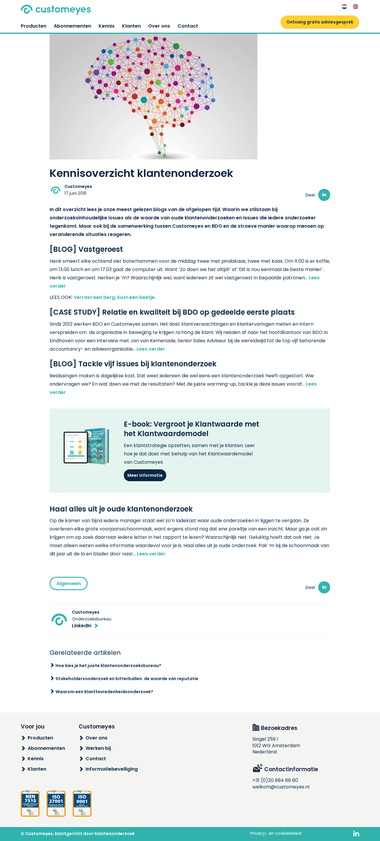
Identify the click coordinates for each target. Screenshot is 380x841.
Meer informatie (145, 475)
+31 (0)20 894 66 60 (275, 780)
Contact (188, 26)
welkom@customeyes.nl (280, 787)
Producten (33, 26)
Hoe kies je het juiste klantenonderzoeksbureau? (108, 666)
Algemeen (68, 583)
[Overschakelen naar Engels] (355, 6)
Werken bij (98, 748)
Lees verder (151, 349)
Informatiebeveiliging (112, 769)
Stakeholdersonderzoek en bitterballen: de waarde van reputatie (127, 679)
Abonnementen (72, 26)
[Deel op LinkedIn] (324, 195)
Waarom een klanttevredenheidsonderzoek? (104, 692)
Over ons (159, 26)
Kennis (107, 26)
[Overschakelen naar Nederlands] (344, 6)
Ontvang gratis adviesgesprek (319, 22)
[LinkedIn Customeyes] (356, 834)
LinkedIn (81, 625)
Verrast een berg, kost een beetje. (115, 297)
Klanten (131, 26)
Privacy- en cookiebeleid (275, 833)
